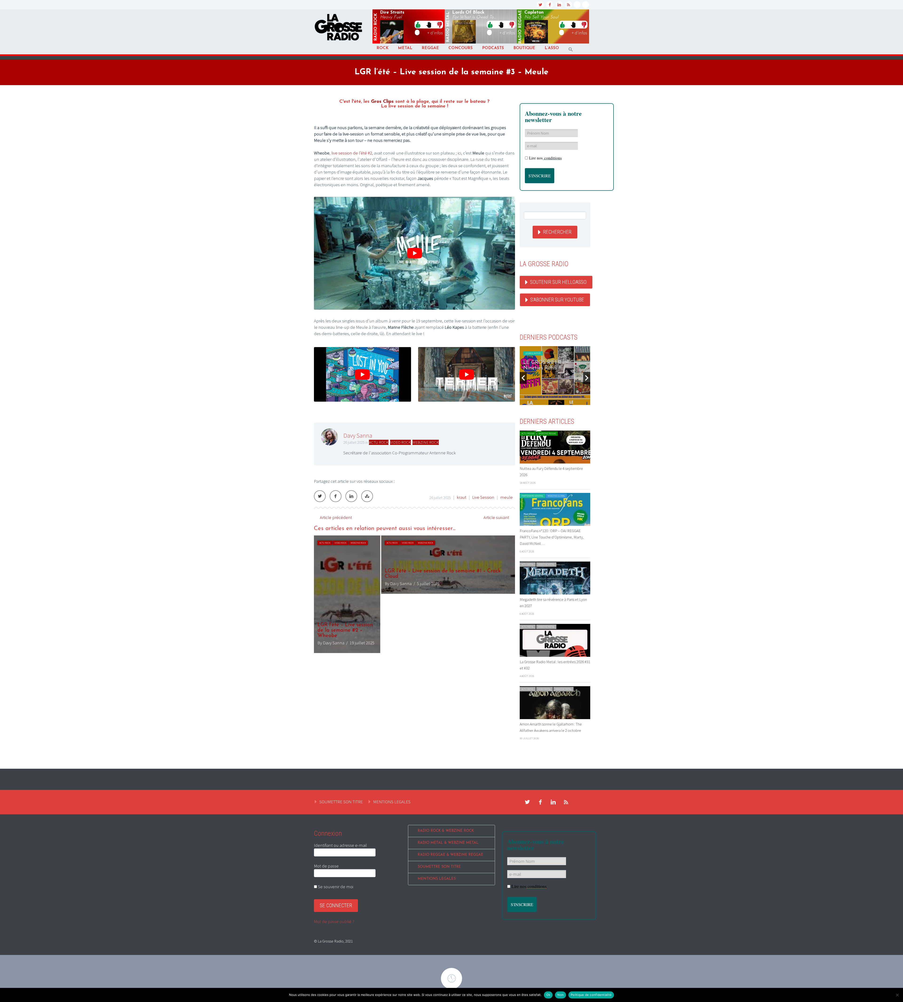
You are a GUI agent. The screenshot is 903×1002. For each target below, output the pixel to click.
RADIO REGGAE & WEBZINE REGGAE (450, 855)
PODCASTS (493, 48)
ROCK (382, 48)
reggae (520, 27)
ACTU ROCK (378, 442)
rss (568, 4)
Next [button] (586, 378)
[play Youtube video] (414, 253)
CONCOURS (460, 48)
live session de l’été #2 (351, 153)
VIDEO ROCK (400, 442)
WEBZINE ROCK (425, 442)
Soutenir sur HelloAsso (558, 282)
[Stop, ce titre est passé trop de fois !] (429, 24)
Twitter (320, 496)
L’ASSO (552, 48)
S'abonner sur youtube (557, 300)
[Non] (897, 995)
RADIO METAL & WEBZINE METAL (448, 843)
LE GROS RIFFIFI (533, 353)
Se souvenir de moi (335, 886)
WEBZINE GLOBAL (556, 495)
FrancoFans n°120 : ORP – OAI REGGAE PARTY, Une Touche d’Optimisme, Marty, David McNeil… (552, 537)
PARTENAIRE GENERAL (532, 495)
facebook (549, 4)
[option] (414, 594)
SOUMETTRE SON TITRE (341, 801)
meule (506, 497)
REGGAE (430, 48)
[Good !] (418, 24)
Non (560, 995)
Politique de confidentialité (591, 995)
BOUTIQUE (524, 48)
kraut (461, 497)
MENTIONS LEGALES (392, 801)
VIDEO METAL (544, 689)
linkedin (559, 4)
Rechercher (557, 232)
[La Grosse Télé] (577, 4)
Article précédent (336, 517)
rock (376, 27)
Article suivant (496, 517)
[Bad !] (439, 24)
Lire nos (545, 158)
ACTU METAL (528, 564)
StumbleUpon (367, 496)
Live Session (483, 497)
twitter (540, 4)
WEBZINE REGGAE (547, 433)
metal (448, 27)
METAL (405, 48)
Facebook (335, 496)
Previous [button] (523, 378)
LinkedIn (351, 496)
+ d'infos (435, 33)
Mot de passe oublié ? (334, 921)
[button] (571, 49)
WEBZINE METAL (546, 564)
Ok (548, 995)
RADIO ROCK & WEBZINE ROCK (446, 831)
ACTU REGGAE (528, 433)
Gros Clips (382, 101)
